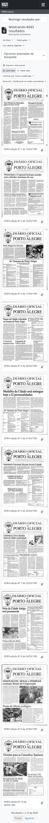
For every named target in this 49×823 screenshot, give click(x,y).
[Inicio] (6, 4)
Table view (25, 70)
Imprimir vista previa (15, 65)
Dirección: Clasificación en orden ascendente (23, 81)
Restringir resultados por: (24, 19)
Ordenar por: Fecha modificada (17, 76)
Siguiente (29, 818)
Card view (10, 70)
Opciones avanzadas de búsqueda (19, 55)
